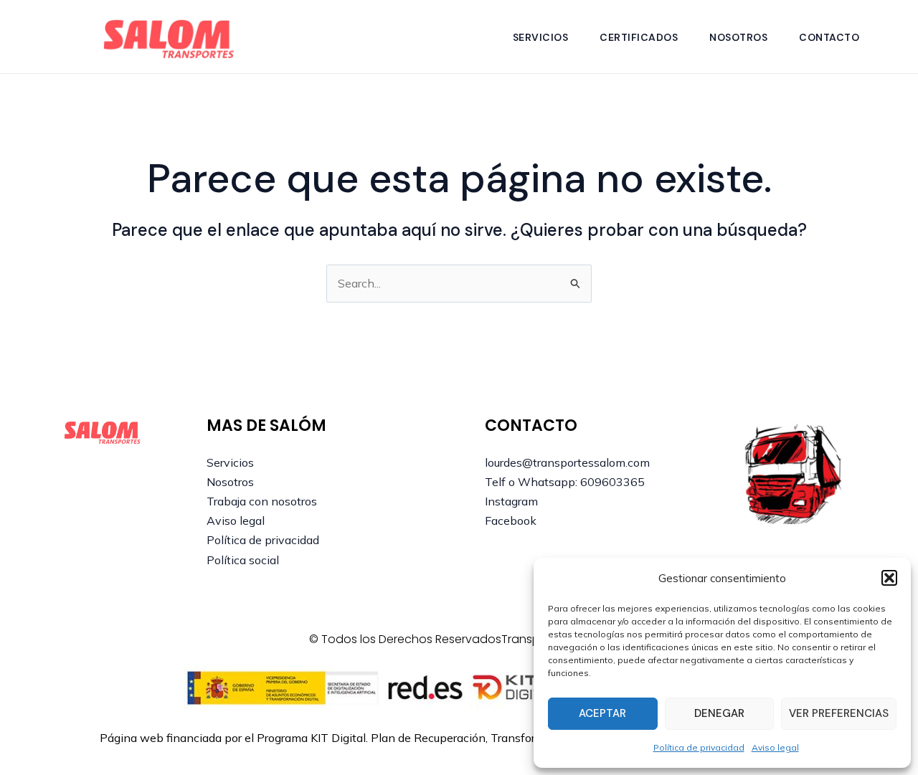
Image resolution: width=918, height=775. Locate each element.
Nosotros (738, 37)
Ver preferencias (839, 713)
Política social (243, 560)
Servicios (541, 37)
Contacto (829, 37)
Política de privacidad (698, 747)
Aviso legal (775, 747)
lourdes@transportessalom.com (567, 462)
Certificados (639, 37)
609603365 (612, 482)
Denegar (719, 713)
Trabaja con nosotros (262, 501)
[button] (889, 578)
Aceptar (602, 713)
